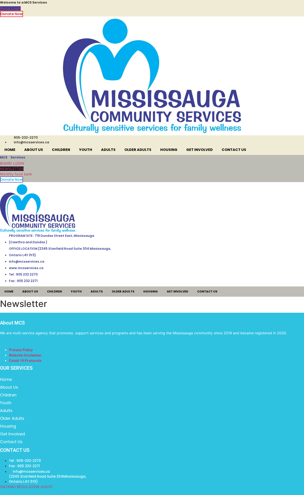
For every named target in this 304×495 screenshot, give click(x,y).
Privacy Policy (21, 350)
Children (61, 149)
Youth (85, 149)
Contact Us (234, 149)
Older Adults (137, 149)
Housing (168, 149)
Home (9, 149)
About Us (33, 149)
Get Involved (199, 149)
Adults (108, 149)
